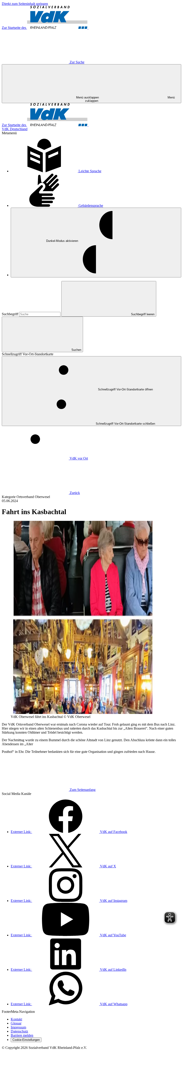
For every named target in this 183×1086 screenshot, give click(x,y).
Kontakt (16, 1019)
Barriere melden (22, 1035)
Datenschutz (19, 1031)
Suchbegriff (10, 314)
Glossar (16, 1023)
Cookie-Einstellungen (26, 1039)
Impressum (18, 1027)
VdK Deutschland (14, 129)
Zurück (75, 493)
